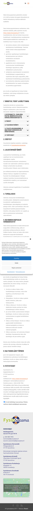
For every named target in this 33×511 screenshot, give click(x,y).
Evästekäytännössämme (18, 145)
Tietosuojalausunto (20, 271)
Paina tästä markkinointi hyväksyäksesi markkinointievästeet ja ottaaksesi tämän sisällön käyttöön (16, 488)
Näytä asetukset (16, 268)
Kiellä (16, 263)
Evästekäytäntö (11, 271)
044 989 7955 (9, 437)
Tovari (26, 508)
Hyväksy (16, 258)
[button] (30, 239)
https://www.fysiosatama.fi (11, 33)
